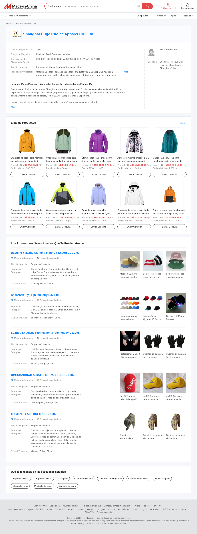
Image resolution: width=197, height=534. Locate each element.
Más (126, 72)
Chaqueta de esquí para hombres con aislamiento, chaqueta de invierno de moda (26, 161)
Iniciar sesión (187, 8)
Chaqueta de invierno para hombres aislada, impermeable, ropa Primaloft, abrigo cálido (168, 161)
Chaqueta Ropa (20, 486)
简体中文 (39, 509)
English (30, 509)
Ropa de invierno (21, 478)
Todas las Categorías (17, 15)
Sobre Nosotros (40, 506)
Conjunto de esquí (67, 486)
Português (100, 509)
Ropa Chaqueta (162, 478)
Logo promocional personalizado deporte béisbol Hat (129, 319)
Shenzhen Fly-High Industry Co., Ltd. (35, 294)
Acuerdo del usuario (71, 506)
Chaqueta (63, 478)
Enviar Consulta (27, 174)
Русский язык (123, 509)
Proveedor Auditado (51, 258)
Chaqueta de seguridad (110, 478)
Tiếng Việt (89, 512)
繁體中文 (50, 509)
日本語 (60, 509)
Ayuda (160, 15)
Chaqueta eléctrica (83, 478)
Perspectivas (158, 506)
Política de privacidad (92, 506)
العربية (144, 509)
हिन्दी (164, 509)
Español (79, 509)
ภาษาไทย (173, 509)
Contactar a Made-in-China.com (117, 506)
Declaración (55, 506)
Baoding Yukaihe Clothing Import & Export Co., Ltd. (45, 252)
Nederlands (154, 509)
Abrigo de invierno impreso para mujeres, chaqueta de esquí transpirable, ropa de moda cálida (133, 161)
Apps (173, 15)
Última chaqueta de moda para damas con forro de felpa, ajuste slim (97, 161)
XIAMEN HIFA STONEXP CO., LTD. (33, 414)
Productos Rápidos (142, 506)
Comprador (142, 15)
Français (69, 509)
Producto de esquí (43, 486)
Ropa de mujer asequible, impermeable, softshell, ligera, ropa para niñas (96, 213)
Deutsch (89, 509)
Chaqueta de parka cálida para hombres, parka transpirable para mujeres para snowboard (62, 161)
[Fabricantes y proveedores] (20, 6)
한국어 (135, 509)
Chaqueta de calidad (138, 478)
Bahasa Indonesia (104, 512)
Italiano (111, 509)
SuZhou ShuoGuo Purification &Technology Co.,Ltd (45, 332)
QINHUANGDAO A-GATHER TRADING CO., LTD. (42, 375)
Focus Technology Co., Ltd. (92, 518)
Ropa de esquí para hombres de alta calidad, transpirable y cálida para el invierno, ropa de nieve (169, 213)
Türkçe (183, 509)
